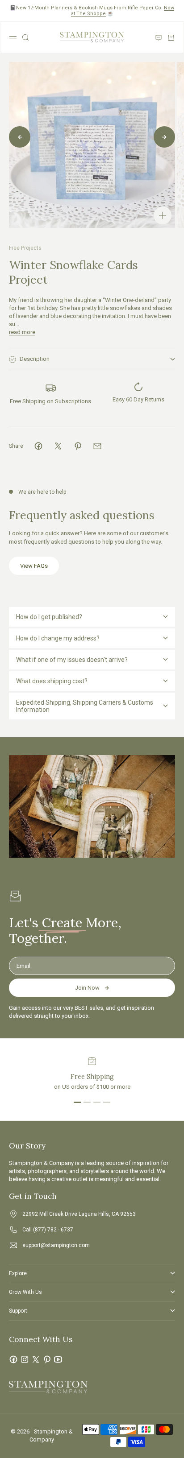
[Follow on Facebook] (13, 1359)
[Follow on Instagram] (24, 1359)
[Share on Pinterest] (77, 446)
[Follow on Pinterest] (46, 1359)
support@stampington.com (56, 1245)
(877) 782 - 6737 (53, 1230)
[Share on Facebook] (38, 446)
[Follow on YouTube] (58, 1359)
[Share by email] (97, 446)
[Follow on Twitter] (35, 1359)
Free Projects (25, 248)
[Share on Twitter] (58, 446)
